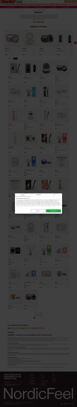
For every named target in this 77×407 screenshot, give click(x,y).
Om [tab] (54, 194)
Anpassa (37, 210)
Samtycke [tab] (23, 194)
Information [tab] (38, 194)
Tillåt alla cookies (53, 210)
